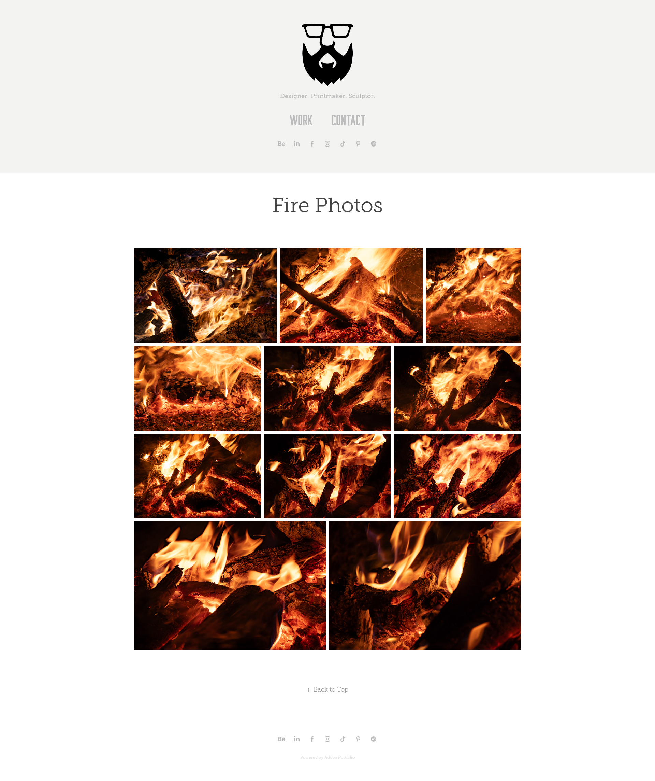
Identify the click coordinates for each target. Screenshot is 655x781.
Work (301, 119)
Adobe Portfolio (339, 757)
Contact (348, 119)
